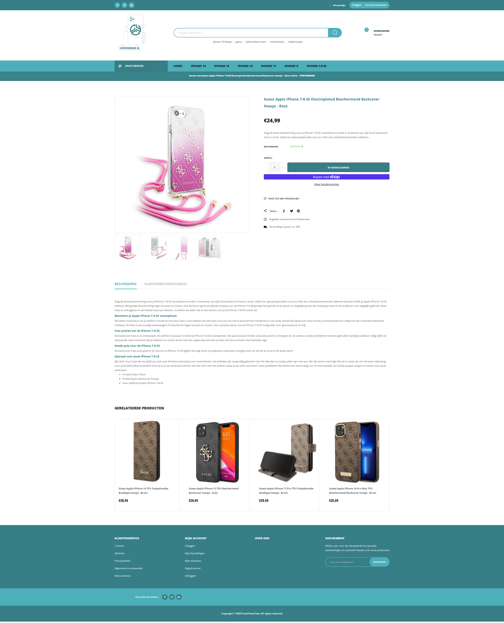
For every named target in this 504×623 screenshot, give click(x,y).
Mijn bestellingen (195, 553)
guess (239, 41)
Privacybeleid (122, 561)
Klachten (120, 553)
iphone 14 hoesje (222, 41)
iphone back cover (256, 41)
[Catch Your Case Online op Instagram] (124, 5)
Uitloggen (190, 575)
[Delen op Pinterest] (298, 211)
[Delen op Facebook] (284, 211)
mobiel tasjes (295, 41)
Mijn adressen (193, 561)
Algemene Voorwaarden (129, 568)
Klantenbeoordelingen (166, 284)
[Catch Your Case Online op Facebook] (117, 5)
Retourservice (123, 575)
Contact (119, 546)
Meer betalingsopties (326, 184)
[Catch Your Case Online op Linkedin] (131, 5)
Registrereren (193, 568)
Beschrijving (126, 284)
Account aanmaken (376, 4)
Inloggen (356, 4)
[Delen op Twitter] (291, 211)
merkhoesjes (277, 41)
